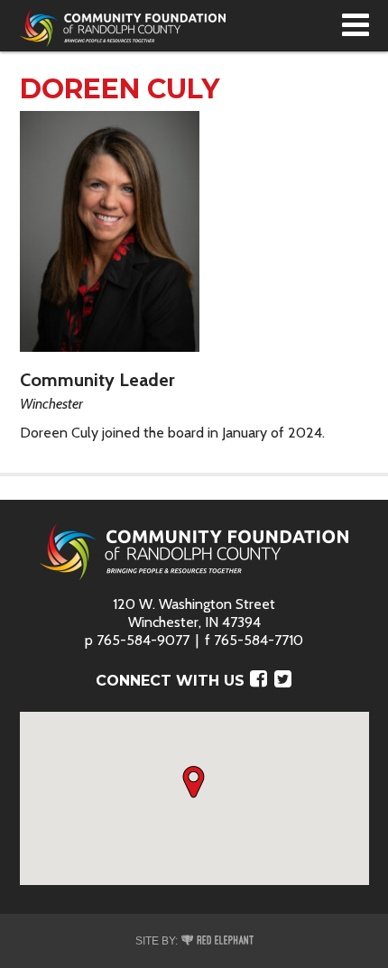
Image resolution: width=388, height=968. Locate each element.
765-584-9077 (143, 640)
